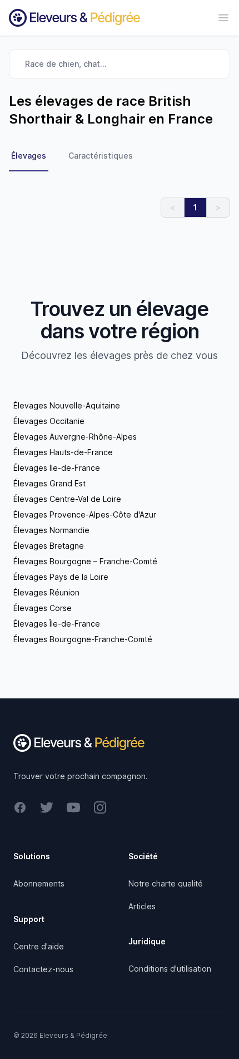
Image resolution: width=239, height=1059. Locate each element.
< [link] (172, 207)
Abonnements (38, 883)
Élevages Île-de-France (56, 623)
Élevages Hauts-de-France (63, 452)
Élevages (28, 155)
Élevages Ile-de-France (56, 467)
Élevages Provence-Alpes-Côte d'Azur (84, 514)
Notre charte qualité (165, 883)
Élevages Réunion (46, 592)
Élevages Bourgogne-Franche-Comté (82, 639)
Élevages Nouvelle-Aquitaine (66, 405)
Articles (142, 906)
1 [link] (195, 207)
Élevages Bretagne (48, 545)
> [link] (218, 207)
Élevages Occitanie (48, 421)
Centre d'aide (38, 946)
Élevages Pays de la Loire (60, 577)
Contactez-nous (43, 969)
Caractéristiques (100, 155)
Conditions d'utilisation (169, 968)
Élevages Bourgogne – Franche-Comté (85, 561)
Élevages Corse (42, 608)
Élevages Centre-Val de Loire (67, 499)
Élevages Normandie (51, 530)
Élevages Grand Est (49, 483)
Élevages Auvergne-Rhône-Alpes (75, 436)
